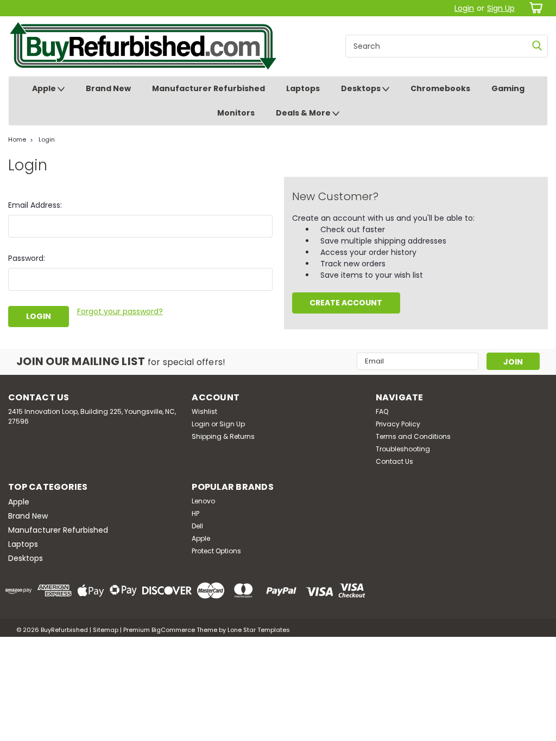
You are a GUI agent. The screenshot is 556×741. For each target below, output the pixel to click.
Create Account (345, 302)
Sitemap (105, 629)
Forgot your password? (120, 311)
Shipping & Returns (223, 436)
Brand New (108, 88)
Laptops (303, 88)
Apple (45, 88)
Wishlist (204, 411)
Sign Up (501, 8)
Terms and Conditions (413, 436)
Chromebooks (440, 88)
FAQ (382, 411)
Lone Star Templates (259, 629)
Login (464, 8)
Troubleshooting (403, 448)
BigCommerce (173, 629)
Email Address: (35, 205)
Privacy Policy (398, 424)
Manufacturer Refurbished (208, 88)
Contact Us (394, 461)
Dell (197, 526)
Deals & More (304, 112)
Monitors (236, 112)
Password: (26, 258)
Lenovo (203, 501)
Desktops (361, 88)
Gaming (508, 88)
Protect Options (216, 550)
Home (17, 139)
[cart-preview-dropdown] (534, 8)
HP (195, 513)
